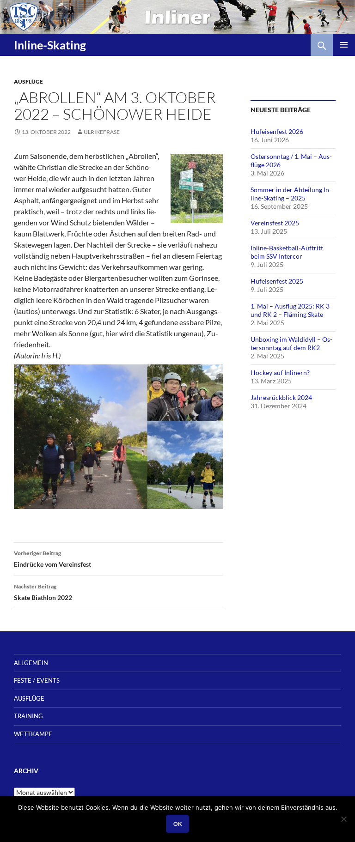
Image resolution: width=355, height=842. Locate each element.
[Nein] (343, 819)
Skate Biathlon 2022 (43, 592)
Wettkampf (33, 734)
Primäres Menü (344, 45)
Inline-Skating (50, 45)
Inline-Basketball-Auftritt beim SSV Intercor (287, 252)
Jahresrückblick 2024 (281, 397)
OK (177, 823)
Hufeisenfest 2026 (277, 131)
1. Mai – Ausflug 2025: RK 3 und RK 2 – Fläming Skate (290, 310)
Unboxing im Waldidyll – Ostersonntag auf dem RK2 (291, 343)
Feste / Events (37, 680)
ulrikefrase (102, 131)
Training (28, 716)
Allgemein (31, 662)
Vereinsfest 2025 (275, 223)
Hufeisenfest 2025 (277, 281)
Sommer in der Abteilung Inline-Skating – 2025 (291, 194)
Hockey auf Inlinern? (280, 372)
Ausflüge (28, 81)
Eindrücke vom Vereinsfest (52, 559)
